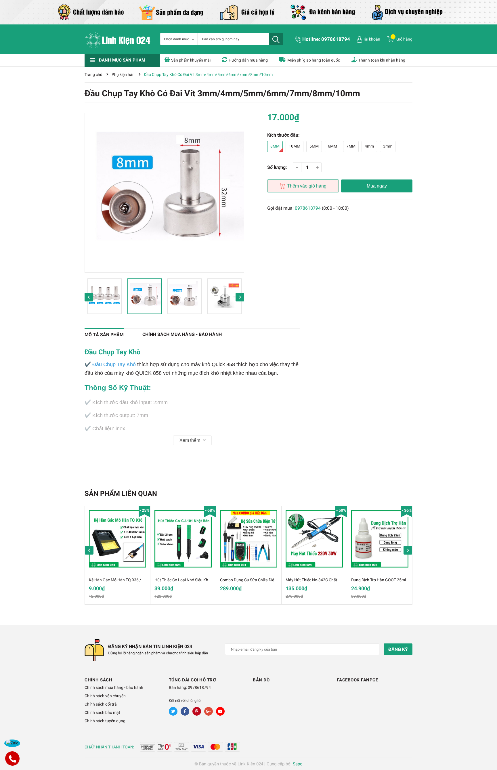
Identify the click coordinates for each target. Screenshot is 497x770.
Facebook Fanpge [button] (357, 680)
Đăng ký (398, 649)
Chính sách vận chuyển (105, 695)
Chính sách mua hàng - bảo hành (114, 687)
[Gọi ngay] (12, 758)
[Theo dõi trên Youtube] (220, 711)
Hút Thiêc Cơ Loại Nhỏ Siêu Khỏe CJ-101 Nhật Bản (199, 580)
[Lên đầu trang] (487, 742)
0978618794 (335, 39)
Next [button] (240, 297)
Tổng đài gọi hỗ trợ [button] (192, 680)
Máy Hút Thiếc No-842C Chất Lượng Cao (322, 580)
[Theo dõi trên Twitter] (173, 711)
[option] (164, 193)
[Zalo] (12, 743)
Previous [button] (89, 297)
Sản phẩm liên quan (121, 494)
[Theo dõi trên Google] (208, 711)
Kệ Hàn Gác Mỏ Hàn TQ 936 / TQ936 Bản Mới (129, 580)
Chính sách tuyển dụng (105, 721)
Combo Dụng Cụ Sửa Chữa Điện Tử (251, 580)
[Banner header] (248, 11)
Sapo (298, 764)
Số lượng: (277, 167)
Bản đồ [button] (261, 680)
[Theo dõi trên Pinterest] (196, 711)
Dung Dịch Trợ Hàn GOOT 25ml (378, 580)
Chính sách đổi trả (101, 704)
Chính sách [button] (98, 680)
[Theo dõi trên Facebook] (185, 711)
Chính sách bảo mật (102, 712)
